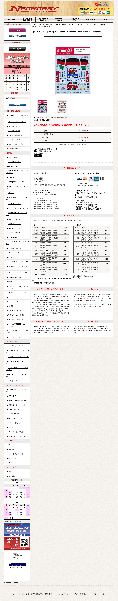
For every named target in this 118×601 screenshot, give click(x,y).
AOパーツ (11, 463)
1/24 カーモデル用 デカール (65, 24)
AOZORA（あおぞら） (16, 432)
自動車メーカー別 (14, 126)
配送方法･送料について (83, 594)
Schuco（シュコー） (15, 310)
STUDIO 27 (12, 396)
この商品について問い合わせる (46, 149)
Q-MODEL (11, 282)
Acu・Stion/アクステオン (16, 418)
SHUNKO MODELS (15, 414)
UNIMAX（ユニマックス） (17, 346)
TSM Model (12, 177)
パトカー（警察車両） (15, 135)
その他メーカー (13, 381)
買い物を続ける (41, 153)
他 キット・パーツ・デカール (18, 436)
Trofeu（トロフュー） (15, 228)
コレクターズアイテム (17, 565)
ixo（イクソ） (13, 257)
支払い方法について (66, 594)
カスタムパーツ (13, 476)
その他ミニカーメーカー (16, 337)
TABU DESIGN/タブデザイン (18, 400)
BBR (10, 297)
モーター (11, 449)
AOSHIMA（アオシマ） (16, 319)
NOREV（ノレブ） (14, 224)
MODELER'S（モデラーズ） (18, 273)
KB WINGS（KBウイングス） (18, 357)
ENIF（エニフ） (13, 302)
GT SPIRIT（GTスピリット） (18, 208)
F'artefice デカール (14, 409)
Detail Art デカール (14, 423)
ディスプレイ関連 (14, 140)
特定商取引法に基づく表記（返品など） (43, 594)
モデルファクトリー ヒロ (16, 405)
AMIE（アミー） (14, 253)
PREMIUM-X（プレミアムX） (18, 262)
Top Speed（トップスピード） (18, 182)
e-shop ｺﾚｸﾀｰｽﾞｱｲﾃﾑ (17, 567)
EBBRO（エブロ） (14, 162)
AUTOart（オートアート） (17, 166)
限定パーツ (12, 458)
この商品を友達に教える (44, 151)
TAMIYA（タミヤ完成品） (17, 315)
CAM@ (10, 306)
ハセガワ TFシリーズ (15, 427)
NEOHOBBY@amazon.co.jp (17, 558)
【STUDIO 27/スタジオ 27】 (47, 24)
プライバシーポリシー (100, 594)
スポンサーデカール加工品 (17, 122)
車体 (9, 445)
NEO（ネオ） (13, 237)
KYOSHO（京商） (14, 204)
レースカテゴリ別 (14, 131)
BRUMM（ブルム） (15, 248)
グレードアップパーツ (15, 454)
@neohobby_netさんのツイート (15, 521)
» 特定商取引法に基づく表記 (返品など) (72, 145)
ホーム (34, 24)
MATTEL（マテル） (15, 219)
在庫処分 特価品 (13, 149)
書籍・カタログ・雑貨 (15, 144)
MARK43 (11, 193)
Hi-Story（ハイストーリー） (17, 277)
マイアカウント (22, 594)
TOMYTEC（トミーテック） (18, 293)
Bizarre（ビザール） (15, 233)
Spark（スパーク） (14, 157)
